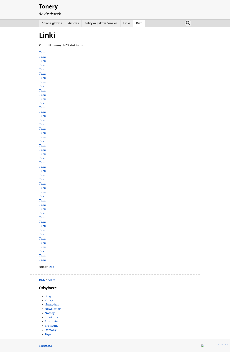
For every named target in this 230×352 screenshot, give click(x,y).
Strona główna (52, 23)
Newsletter (53, 308)
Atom (51, 279)
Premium (51, 325)
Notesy (50, 313)
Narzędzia (52, 304)
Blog (48, 296)
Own (139, 23)
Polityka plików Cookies (101, 23)
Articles (73, 23)
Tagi (48, 334)
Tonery (48, 6)
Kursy (49, 300)
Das (51, 266)
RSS (42, 279)
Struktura (52, 317)
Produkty (51, 321)
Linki (126, 23)
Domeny (50, 329)
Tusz (42, 52)
